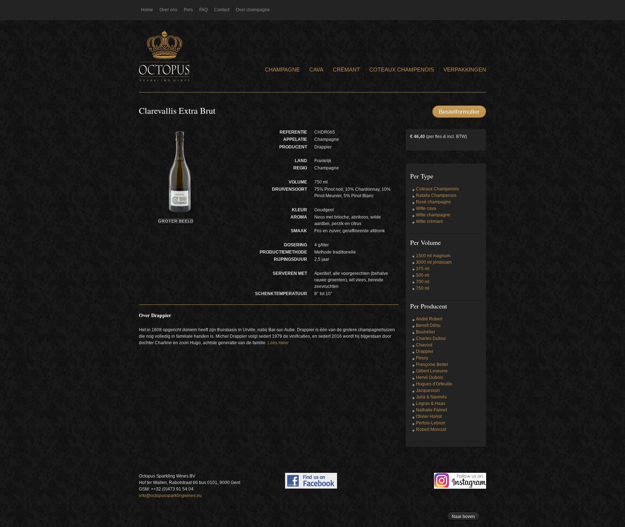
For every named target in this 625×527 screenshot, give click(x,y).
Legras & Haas (430, 403)
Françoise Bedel (432, 364)
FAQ (203, 9)
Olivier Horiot (429, 416)
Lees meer (278, 342)
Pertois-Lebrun (430, 423)
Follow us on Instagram (460, 481)
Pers (188, 9)
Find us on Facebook (311, 481)
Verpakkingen (464, 69)
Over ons (168, 9)
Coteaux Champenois (401, 69)
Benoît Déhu (428, 325)
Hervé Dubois (429, 377)
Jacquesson (428, 390)
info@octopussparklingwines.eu (170, 495)
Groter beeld (176, 221)
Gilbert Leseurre (432, 370)
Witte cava (426, 208)
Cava (316, 69)
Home (147, 9)
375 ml (422, 268)
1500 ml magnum (433, 255)
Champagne (282, 69)
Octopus (164, 56)
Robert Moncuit (431, 429)
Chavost (424, 344)
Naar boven (463, 516)
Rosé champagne (433, 201)
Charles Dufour (431, 338)
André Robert (429, 318)
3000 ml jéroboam (434, 262)
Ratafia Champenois (436, 195)
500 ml (422, 275)
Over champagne (253, 9)
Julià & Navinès (431, 396)
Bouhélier (425, 331)
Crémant (346, 69)
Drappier (424, 351)
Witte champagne (433, 214)
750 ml (422, 288)
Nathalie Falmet (431, 409)
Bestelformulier (459, 111)
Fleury (422, 357)
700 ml (422, 281)
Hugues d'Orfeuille (434, 383)
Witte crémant (429, 221)
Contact (221, 9)
